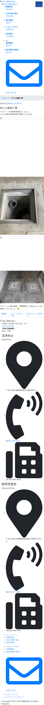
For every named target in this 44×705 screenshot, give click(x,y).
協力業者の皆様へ (14, 652)
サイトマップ (12, 694)
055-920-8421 (14, 441)
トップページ (12, 635)
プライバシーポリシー (15, 697)
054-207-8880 (14, 592)
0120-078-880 (8, 326)
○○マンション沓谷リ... (34, 315)
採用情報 (10, 649)
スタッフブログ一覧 (16, 315)
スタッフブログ (15, 103)
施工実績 (10, 642)
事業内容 (10, 637)
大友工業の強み (13, 640)
